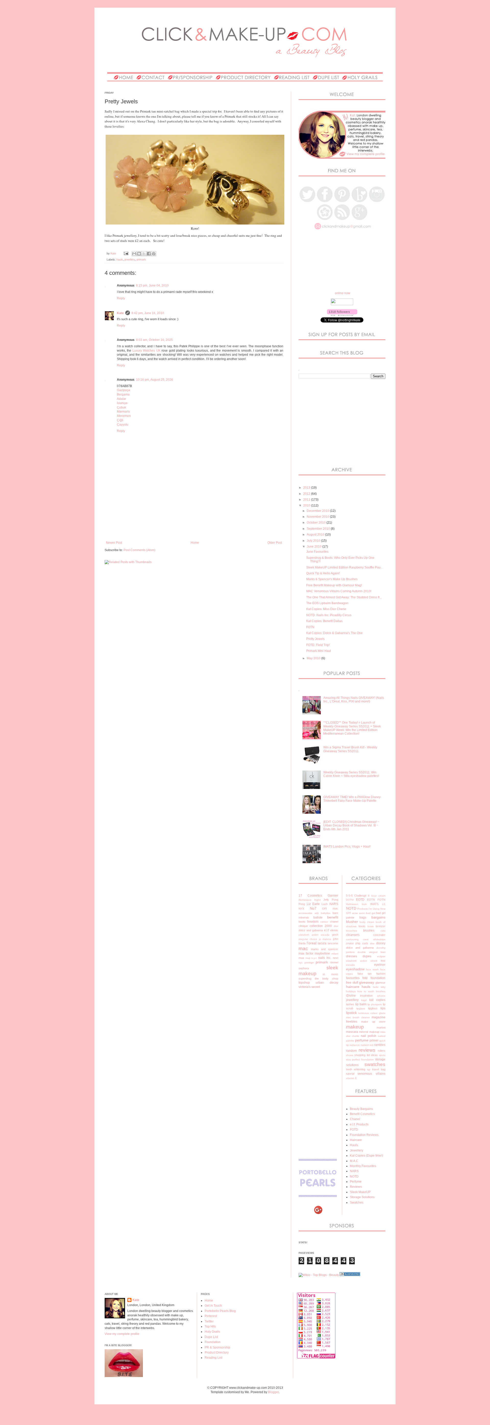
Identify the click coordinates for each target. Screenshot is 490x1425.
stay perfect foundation (360, 1059)
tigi (368, 1069)
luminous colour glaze (371, 1013)
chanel (334, 921)
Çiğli (120, 420)
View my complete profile (122, 1334)
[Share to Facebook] (148, 253)
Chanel (355, 1119)
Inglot (317, 899)
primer (374, 1040)
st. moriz (330, 974)
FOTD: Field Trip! (318, 645)
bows (371, 926)
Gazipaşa (123, 390)
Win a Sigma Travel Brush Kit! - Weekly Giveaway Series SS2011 (350, 749)
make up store (373, 1021)
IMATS (374, 904)
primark (141, 259)
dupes (367, 956)
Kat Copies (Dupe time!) (366, 1155)
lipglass (360, 1008)
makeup (355, 1027)
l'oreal (311, 943)
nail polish (368, 1036)
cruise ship (353, 943)
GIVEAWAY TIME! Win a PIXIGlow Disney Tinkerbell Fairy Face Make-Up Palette (352, 798)
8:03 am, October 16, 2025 (154, 340)
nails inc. (324, 958)
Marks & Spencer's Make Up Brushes (332, 579)
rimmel (334, 962)
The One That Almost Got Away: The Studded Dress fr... (344, 597)
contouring (352, 939)
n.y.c (314, 958)
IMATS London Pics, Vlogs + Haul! (347, 846)
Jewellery (356, 1150)
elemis (334, 930)
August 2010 (316, 534)
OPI (324, 908)
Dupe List (211, 1337)
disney (380, 943)
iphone (381, 995)
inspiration (366, 995)
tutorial (350, 1073)
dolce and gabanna (311, 930)
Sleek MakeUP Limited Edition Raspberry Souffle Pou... (344, 567)
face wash (372, 969)
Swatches (356, 1202)
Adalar (121, 399)
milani (335, 953)
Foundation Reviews (364, 1135)
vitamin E (351, 1078)
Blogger (273, 1392)
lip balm (360, 1004)
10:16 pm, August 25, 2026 (154, 379)
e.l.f (326, 930)
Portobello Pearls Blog (220, 1311)
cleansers (353, 935)
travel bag (378, 1069)
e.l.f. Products (359, 1124)
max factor (306, 953)
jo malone (325, 939)
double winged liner (371, 952)
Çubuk (121, 407)
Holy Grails (212, 1331)
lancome (333, 943)
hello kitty (379, 987)
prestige (309, 962)
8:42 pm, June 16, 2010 (147, 313)
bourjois (312, 921)
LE (383, 904)
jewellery (130, 259)
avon (362, 913)
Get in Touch (213, 1305)
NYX (301, 908)
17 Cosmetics (310, 895)
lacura (322, 943)
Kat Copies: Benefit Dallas (324, 621)
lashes (350, 1004)
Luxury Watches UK (146, 350)
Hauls (354, 1145)
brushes (368, 930)
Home (195, 542)
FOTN (310, 627)
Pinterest (211, 1316)
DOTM (349, 899)
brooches (351, 930)
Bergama (123, 394)
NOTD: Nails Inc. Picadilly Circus (328, 615)
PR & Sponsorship (217, 1347)
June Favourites (317, 551)
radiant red (367, 1045)
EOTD (360, 899)
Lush (325, 904)
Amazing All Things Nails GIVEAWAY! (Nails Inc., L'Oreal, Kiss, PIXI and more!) (353, 699)
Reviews (356, 1186)
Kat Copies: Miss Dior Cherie (326, 609)
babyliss (325, 913)
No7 (313, 908)
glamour (380, 982)
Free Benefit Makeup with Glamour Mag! (334, 585)
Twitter (209, 1321)
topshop (304, 982)
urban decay (327, 982)
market (381, 1027)
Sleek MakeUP (360, 1192)
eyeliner (379, 964)
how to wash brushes (371, 991)
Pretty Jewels (315, 639)
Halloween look (356, 904)
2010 (307, 505)
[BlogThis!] (139, 253)
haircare (352, 987)
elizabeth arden (308, 934)
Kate (120, 313)
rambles (379, 1045)
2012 (307, 493)
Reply (121, 298)
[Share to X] (143, 253)
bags (362, 917)
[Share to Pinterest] (153, 253)
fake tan (365, 973)
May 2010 (314, 658)
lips (383, 1008)
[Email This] (134, 253)
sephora (304, 968)
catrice (324, 921)
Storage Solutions (362, 1197)
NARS (333, 904)
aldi (317, 913)
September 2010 (319, 528)
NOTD (351, 908)
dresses (351, 956)
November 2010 (318, 516)
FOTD (354, 1129)
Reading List (213, 1357)
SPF (348, 913)
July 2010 (314, 540)
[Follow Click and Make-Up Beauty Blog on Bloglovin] (342, 315)
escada (325, 934)
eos (383, 960)
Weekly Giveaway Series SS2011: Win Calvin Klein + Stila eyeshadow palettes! (351, 774)
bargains (378, 917)
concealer (379, 934)
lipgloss (372, 1008)
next (335, 957)
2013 (307, 487)
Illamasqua (305, 899)
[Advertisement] (197, 523)
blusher (352, 922)
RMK (335, 908)
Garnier (333, 895)
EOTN (371, 899)
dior (336, 926)
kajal (363, 1000)
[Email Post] (125, 253)
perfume (362, 1040)
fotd (365, 978)
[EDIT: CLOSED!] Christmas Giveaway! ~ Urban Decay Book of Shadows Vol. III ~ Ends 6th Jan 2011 (351, 825)
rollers (381, 1050)
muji (307, 958)
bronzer (380, 926)
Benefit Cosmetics (362, 1114)
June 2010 (314, 546)
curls (365, 943)
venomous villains (371, 1073)
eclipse (381, 956)
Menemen (124, 416)
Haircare (356, 1140)
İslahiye (122, 403)
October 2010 (316, 522)
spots (382, 1055)
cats (383, 930)
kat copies (377, 1000)
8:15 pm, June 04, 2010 (152, 285)
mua (301, 957)
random (351, 1050)
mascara (352, 1032)
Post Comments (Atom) (139, 550)
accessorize (305, 913)
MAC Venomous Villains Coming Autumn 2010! (338, 591)
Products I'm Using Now (371, 908)
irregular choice (308, 939)
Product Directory (217, 1352)
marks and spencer (324, 949)
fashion (380, 973)
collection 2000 (321, 926)
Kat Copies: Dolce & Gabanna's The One (334, 633)
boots (302, 921)
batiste (318, 917)
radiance (355, 1045)
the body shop (326, 978)
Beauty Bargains (361, 1109)
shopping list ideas (366, 1055)
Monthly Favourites (363, 1166)
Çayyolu (122, 424)
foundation (378, 978)
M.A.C (354, 1161)
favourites (353, 978)
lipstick (351, 1013)
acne (355, 913)
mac (303, 948)
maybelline (322, 953)
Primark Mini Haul (318, 651)
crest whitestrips (374, 939)
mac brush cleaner (358, 1017)
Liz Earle (313, 904)
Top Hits (210, 1326)
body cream (367, 922)
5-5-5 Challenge (356, 895)
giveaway (366, 982)
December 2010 (318, 511)
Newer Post (114, 542)
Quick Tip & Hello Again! (323, 573)
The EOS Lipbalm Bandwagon (327, 603)
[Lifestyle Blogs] (350, 1275)
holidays (351, 991)
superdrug (305, 978)
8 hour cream (376, 895)
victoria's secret (309, 987)
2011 (307, 499)
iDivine (351, 995)
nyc (301, 962)
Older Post (274, 542)
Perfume (356, 1181)
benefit (332, 917)
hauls (119, 259)
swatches (374, 1064)
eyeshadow (355, 969)
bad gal (370, 913)
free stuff (352, 982)
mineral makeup (369, 1031)
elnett (374, 960)
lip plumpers (375, 1004)
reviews (367, 1050)
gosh (335, 934)
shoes (349, 1055)
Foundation (212, 1342)
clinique (303, 925)
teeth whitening (355, 1069)
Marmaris (123, 411)
